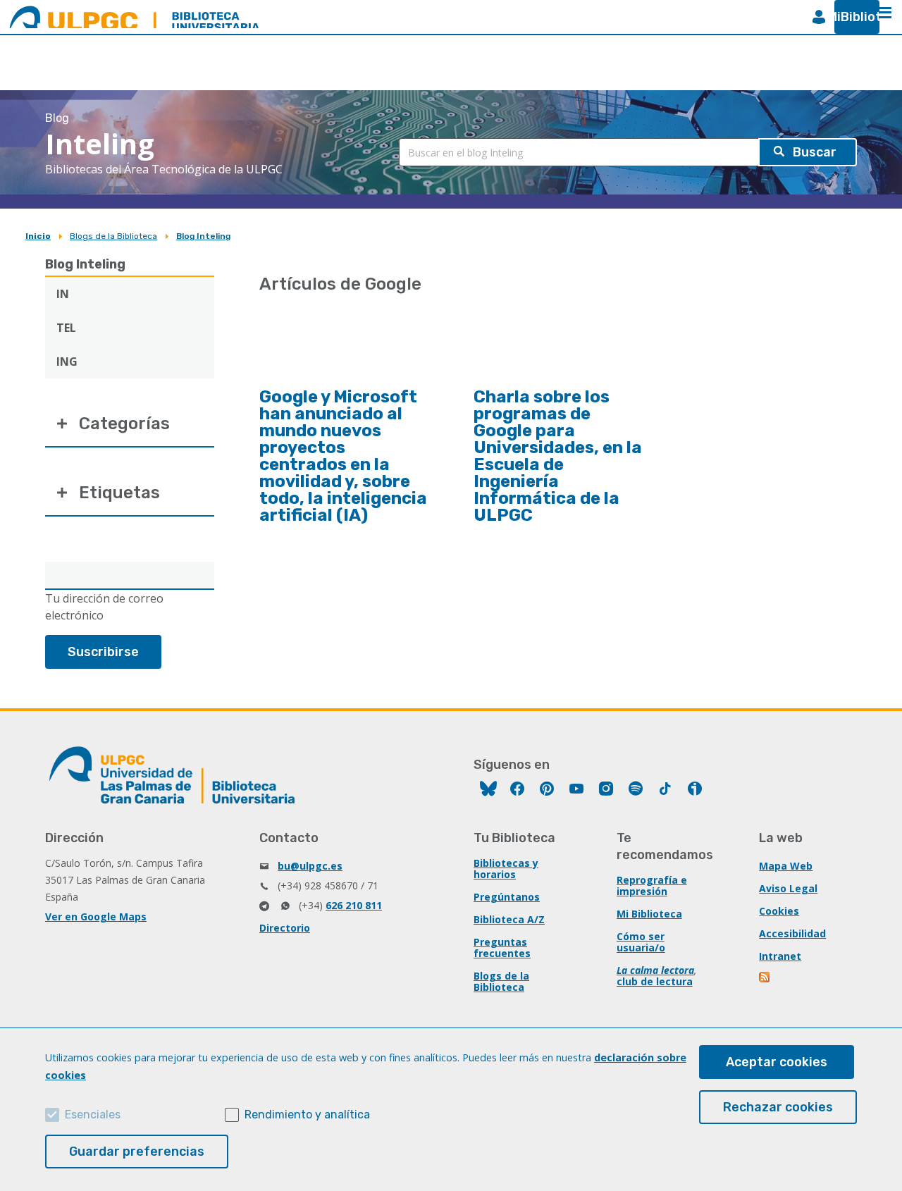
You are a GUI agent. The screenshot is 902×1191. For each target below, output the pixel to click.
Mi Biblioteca (649, 913)
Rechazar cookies (778, 1107)
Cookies (779, 911)
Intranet (780, 956)
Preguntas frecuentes (502, 947)
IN (62, 294)
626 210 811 (354, 905)
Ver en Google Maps (96, 916)
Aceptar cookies (776, 1062)
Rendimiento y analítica (307, 1114)
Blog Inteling (203, 236)
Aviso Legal (788, 888)
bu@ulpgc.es (310, 865)
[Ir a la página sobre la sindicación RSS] (765, 978)
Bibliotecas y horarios (506, 868)
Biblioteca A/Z (509, 919)
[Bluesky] (488, 790)
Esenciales (93, 1114)
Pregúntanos (507, 896)
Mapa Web (786, 865)
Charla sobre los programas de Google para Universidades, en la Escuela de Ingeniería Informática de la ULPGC (558, 456)
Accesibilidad (792, 933)
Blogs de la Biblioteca (113, 236)
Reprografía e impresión (652, 885)
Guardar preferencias (136, 1151)
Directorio (284, 927)
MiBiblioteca (851, 17)
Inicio (38, 236)
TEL (66, 327)
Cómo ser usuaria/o (641, 942)
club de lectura (655, 981)
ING (67, 361)
